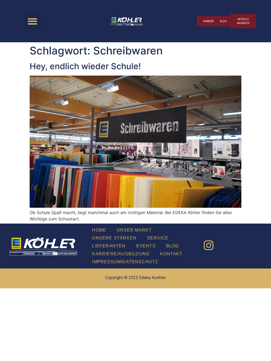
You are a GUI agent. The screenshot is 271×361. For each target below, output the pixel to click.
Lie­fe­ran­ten (108, 246)
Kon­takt (171, 254)
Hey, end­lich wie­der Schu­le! (85, 66)
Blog (172, 246)
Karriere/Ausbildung (121, 254)
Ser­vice (157, 238)
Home (99, 230)
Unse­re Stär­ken (114, 238)
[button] (32, 21)
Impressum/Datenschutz (125, 262)
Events (146, 246)
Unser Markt (134, 230)
